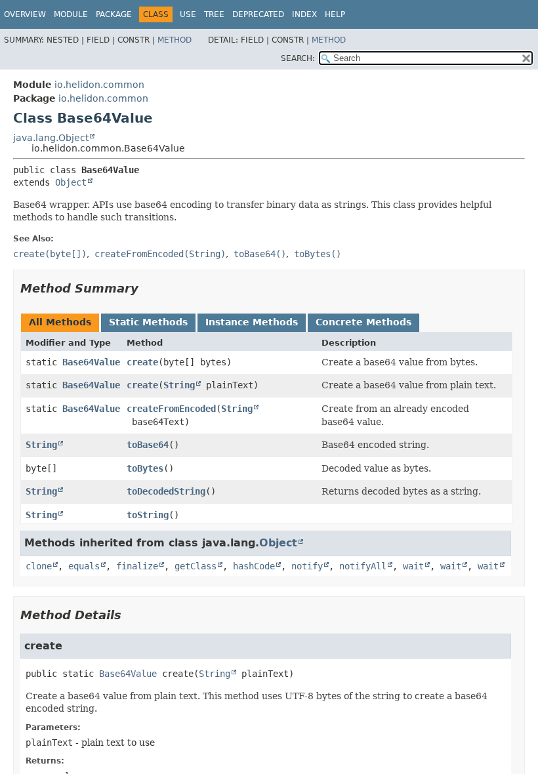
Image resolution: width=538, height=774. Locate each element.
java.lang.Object (51, 137)
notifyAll (362, 566)
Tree (214, 14)
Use (188, 14)
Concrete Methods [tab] (363, 322)
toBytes (145, 468)
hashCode (254, 566)
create (142, 362)
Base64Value (91, 362)
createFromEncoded (171, 408)
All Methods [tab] (60, 322)
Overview (25, 14)
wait (413, 566)
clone (39, 566)
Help (335, 14)
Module (71, 14)
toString (148, 515)
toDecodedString (166, 491)
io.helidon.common (99, 84)
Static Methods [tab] (148, 322)
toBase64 (148, 444)
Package (114, 14)
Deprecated (258, 14)
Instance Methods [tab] (251, 322)
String (179, 385)
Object (71, 182)
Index (304, 14)
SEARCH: (298, 58)
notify (307, 566)
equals (84, 566)
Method (174, 40)
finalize (137, 566)
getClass (196, 566)
